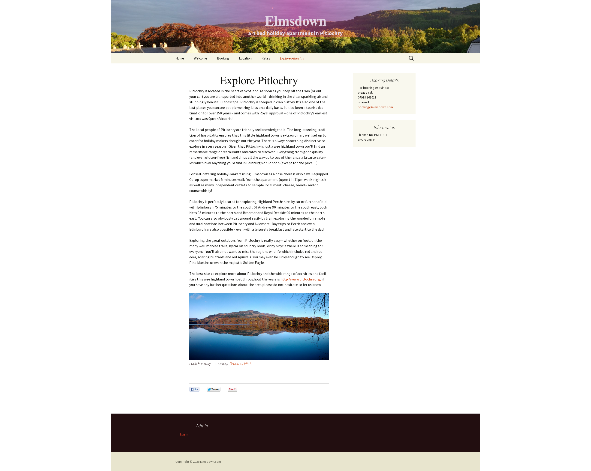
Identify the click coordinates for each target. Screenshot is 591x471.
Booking (223, 58)
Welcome (200, 58)
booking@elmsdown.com (375, 107)
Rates (266, 58)
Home (179, 58)
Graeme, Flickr (241, 363)
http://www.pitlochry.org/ (301, 279)
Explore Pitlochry (292, 58)
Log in (184, 434)
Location (245, 58)
